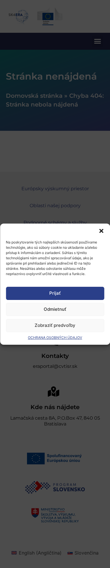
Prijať (55, 293)
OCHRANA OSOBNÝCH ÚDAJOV (55, 337)
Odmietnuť (55, 309)
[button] (101, 231)
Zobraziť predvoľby (55, 325)
